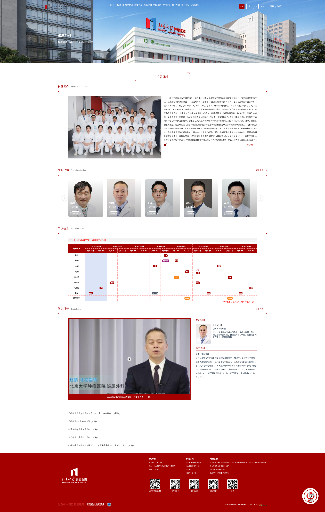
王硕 (77, 266)
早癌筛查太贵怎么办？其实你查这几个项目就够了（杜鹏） (94, 413)
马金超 (76, 288)
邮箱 (262, 6)
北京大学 (189, 469)
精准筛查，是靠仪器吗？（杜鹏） (83, 437)
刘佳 (77, 272)
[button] (64, 198)
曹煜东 (76, 277)
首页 (71, 42)
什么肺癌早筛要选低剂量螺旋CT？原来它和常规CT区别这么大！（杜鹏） (101, 445)
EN (256, 6)
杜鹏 (77, 260)
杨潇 (77, 293)
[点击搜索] (310, 497)
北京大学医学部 (191, 473)
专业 (249, 6)
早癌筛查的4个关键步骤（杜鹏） (83, 421)
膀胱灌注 (76, 298)
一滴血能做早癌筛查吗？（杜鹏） (83, 429)
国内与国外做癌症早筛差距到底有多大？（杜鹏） (129, 397)
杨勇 (77, 255)
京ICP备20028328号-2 (217, 469)
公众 (242, 6)
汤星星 (76, 282)
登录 (272, 6)
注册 (279, 6)
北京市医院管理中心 (192, 466)
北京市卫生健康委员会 (193, 463)
